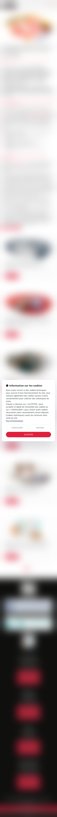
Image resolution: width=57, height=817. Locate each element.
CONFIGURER (17, 427)
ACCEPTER (28, 434)
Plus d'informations (14, 421)
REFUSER (40, 427)
